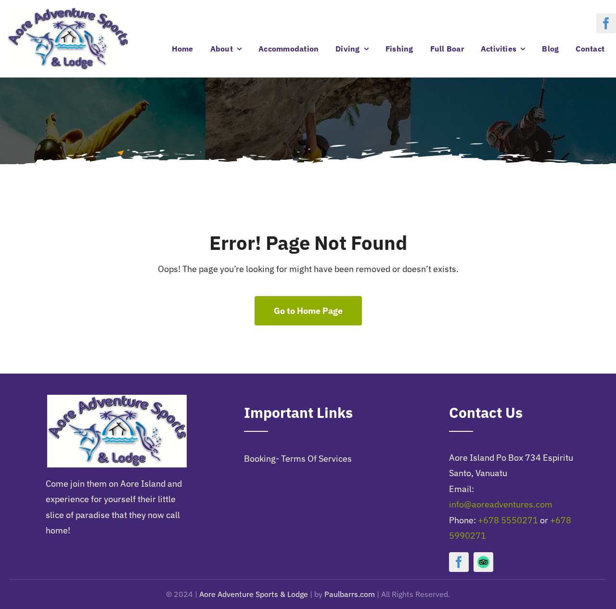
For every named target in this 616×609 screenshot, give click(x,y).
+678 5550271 (508, 520)
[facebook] (606, 23)
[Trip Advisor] (483, 562)
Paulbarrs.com (349, 594)
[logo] (67, 11)
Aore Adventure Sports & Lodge (253, 594)
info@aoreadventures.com (500, 504)
